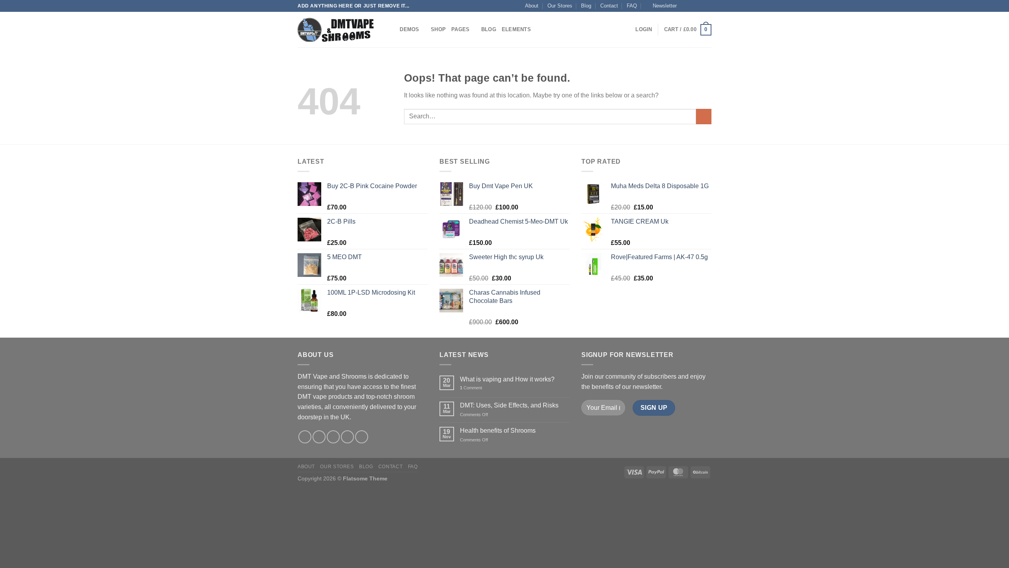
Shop (438, 29)
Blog (586, 6)
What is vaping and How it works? (507, 379)
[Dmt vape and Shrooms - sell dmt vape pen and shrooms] (337, 30)
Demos (409, 29)
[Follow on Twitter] (700, 6)
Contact (609, 6)
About (531, 6)
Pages (460, 29)
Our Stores (559, 6)
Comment (471, 387)
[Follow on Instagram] (692, 6)
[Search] (391, 29)
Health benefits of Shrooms (498, 430)
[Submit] (703, 116)
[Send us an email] (707, 6)
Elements (516, 29)
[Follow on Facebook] (685, 6)
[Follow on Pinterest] (361, 436)
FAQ (632, 6)
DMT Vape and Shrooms (332, 376)
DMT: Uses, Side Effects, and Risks (509, 405)
